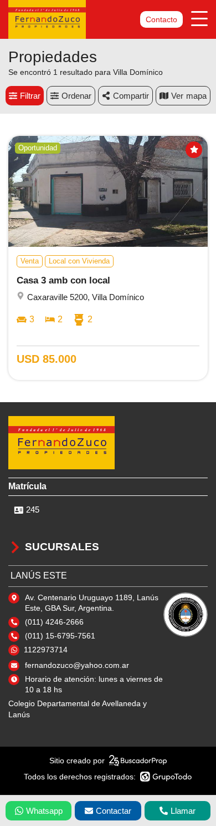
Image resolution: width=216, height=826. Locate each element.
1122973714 (46, 649)
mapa (196, 95)
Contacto (161, 19)
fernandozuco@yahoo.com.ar (77, 665)
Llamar (183, 810)
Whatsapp (44, 810)
